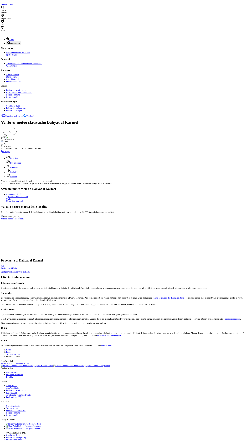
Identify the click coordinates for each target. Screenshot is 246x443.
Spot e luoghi (11, 55)
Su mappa (6, 151)
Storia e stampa (12, 77)
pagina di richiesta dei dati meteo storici (168, 298)
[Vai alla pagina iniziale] (1, 2)
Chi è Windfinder (13, 79)
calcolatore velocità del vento (109, 335)
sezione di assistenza (232, 319)
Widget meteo (11, 66)
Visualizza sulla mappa (14, 116)
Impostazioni (15, 44)
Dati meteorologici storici (16, 90)
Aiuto (11, 39)
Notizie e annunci (13, 95)
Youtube (36, 428)
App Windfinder (12, 74)
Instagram (37, 426)
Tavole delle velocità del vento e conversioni (24, 63)
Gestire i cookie (12, 97)
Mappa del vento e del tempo (18, 52)
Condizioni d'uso (13, 106)
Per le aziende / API (14, 81)
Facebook (30, 116)
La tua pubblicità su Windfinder (19, 92)
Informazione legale (14, 110)
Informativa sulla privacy (16, 108)
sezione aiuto (106, 345)
